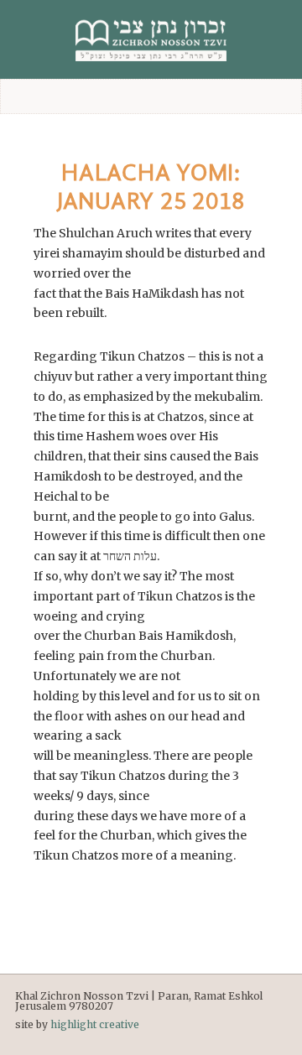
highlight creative (94, 1024)
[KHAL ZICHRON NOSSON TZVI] (151, 39)
